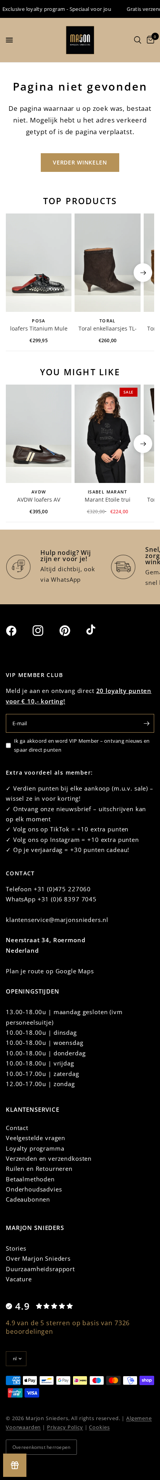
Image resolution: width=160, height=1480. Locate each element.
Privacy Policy (65, 1427)
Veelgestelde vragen (35, 1138)
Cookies (99, 1427)
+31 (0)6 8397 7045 (67, 899)
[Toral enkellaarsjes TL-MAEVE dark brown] (107, 262)
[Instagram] (45, 630)
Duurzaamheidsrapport (40, 1269)
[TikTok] (98, 630)
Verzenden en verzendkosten (49, 1158)
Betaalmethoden (30, 1179)
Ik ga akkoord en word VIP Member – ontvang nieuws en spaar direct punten (82, 745)
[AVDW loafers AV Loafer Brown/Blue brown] (38, 434)
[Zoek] (137, 40)
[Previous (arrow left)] (17, 272)
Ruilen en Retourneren (39, 1168)
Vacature (19, 1279)
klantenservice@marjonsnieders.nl (57, 920)
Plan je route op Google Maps (50, 971)
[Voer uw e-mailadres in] (146, 723)
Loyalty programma (35, 1148)
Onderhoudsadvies (34, 1189)
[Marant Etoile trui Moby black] (107, 434)
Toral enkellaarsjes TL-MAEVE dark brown (107, 329)
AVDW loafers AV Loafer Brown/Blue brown (39, 500)
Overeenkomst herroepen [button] (41, 1447)
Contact (17, 1128)
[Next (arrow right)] (143, 272)
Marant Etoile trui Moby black (107, 500)
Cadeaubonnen (28, 1199)
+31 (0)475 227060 (62, 889)
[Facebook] (18, 630)
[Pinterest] (71, 630)
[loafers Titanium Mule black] (38, 262)
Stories (16, 1248)
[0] (149, 40)
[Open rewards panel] (14, 1465)
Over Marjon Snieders (38, 1258)
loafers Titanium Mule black (39, 329)
